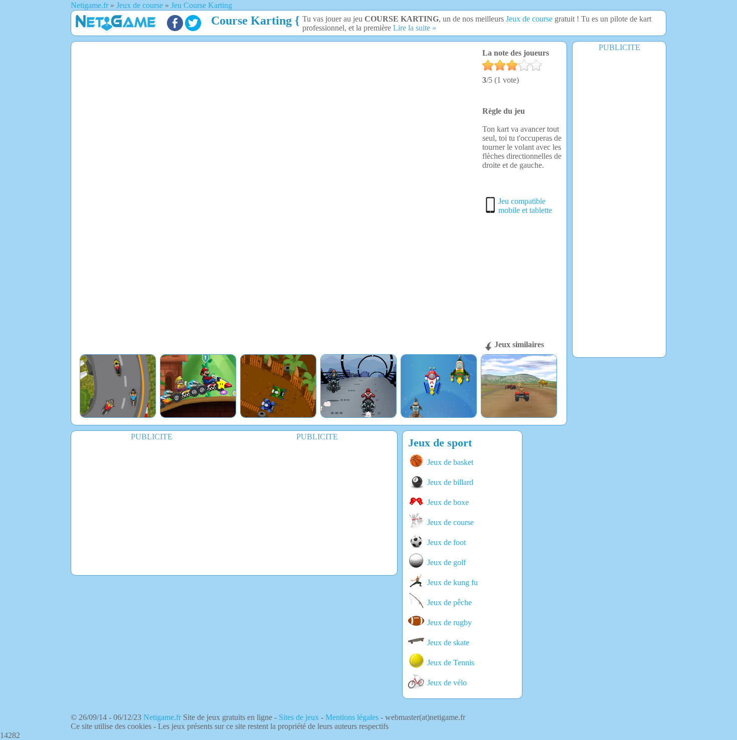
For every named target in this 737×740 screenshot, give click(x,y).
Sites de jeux (299, 717)
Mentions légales (352, 717)
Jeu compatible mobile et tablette (525, 205)
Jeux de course (529, 19)
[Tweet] (193, 28)
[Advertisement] (619, 204)
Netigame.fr (162, 717)
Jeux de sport (440, 442)
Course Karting (251, 20)
